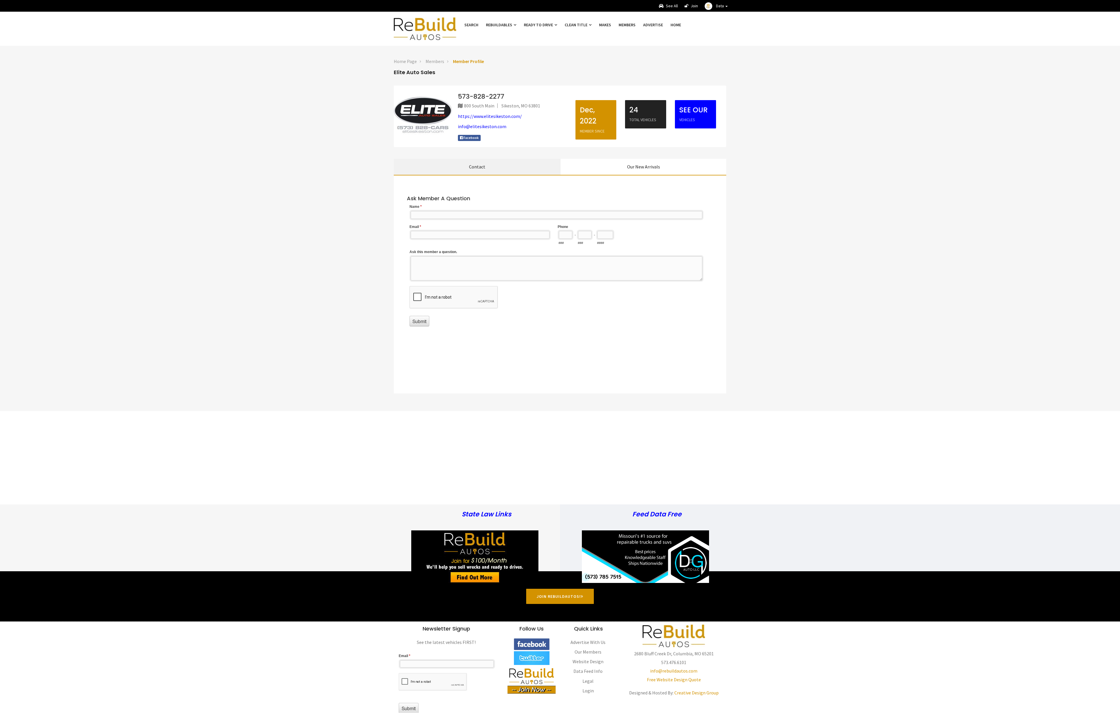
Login (588, 691)
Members (627, 24)
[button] (716, 5)
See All (671, 5)
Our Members (588, 652)
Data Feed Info (588, 671)
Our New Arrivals (643, 167)
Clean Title (576, 24)
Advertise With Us (588, 642)
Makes (605, 24)
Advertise (653, 24)
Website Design (588, 661)
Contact (477, 167)
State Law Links (486, 514)
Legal (588, 681)
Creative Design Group (696, 693)
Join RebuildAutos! (559, 596)
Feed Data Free (657, 514)
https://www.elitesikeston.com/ (490, 116)
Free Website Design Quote (674, 679)
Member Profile (468, 61)
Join (694, 5)
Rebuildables (499, 24)
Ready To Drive (539, 24)
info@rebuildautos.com (673, 671)
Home (676, 24)
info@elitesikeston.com (482, 126)
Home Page (405, 61)
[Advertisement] (560, 452)
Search (471, 24)
